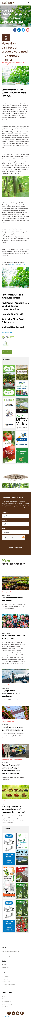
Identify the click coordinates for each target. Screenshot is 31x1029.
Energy (3, 685)
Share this (9, 30)
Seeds (18, 592)
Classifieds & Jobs (6, 981)
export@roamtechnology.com (17, 264)
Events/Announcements (7, 759)
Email (4, 528)
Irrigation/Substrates (18, 62)
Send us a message (6, 956)
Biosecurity (4, 592)
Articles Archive (5, 967)
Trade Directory (5, 976)
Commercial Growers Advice (8, 984)
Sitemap (3, 999)
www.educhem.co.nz (7, 333)
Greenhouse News (7, 62)
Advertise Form (5, 987)
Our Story (4, 964)
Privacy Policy (5, 1006)
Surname (5, 520)
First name (5, 512)
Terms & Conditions (6, 1001)
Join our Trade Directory (7, 979)
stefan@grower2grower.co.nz (12, 951)
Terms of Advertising (7, 1004)
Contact (3, 996)
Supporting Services (7, 64)
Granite (7, 1016)
